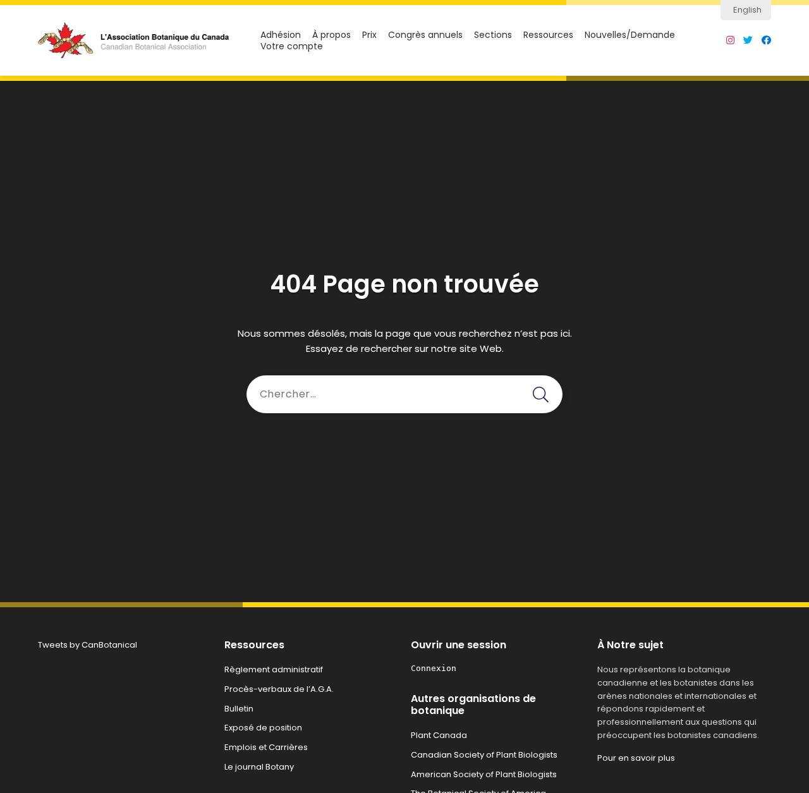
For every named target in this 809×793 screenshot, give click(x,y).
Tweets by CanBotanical (87, 645)
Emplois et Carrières (266, 747)
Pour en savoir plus (636, 758)
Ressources (548, 35)
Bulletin (238, 709)
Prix (369, 35)
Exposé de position (263, 728)
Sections (493, 35)
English (747, 10)
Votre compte (291, 46)
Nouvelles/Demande (630, 35)
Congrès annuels (425, 35)
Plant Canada (439, 735)
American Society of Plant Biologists (484, 774)
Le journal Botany (259, 767)
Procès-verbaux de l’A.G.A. (279, 689)
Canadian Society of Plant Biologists (484, 755)
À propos (331, 35)
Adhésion (280, 35)
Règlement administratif (273, 669)
